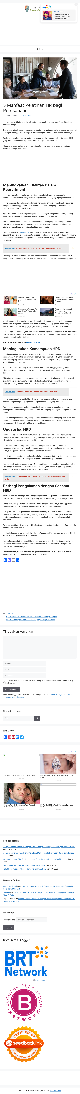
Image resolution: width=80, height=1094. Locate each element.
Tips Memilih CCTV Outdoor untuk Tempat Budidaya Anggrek (31, 617)
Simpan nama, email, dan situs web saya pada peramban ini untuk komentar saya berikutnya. (39, 681)
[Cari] (37, 718)
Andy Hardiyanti (10, 886)
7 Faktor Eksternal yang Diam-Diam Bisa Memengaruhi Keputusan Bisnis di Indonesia (38, 853)
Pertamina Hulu (33, 342)
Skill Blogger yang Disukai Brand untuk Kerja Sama (24, 865)
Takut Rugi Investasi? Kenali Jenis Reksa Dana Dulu (24, 869)
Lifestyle (9, 613)
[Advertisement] (40, 30)
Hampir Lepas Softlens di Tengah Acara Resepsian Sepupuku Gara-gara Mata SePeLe (39, 847)
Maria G (6, 892)
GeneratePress (55, 1091)
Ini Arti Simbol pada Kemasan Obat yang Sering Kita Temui (30, 620)
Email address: (9, 920)
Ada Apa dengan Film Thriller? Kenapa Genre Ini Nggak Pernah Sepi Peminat (35, 859)
